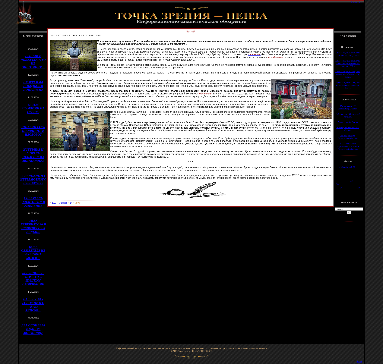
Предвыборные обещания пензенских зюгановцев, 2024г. (347, 85)
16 (337, 184)
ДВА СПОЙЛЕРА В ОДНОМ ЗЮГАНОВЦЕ (33, 329)
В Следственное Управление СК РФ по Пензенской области (348, 146)
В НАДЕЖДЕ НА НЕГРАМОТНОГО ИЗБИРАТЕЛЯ (33, 179)
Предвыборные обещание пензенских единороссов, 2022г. (347, 74)
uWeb (359, 361)
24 (71, 202)
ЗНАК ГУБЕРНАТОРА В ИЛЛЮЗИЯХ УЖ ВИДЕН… (33, 226)
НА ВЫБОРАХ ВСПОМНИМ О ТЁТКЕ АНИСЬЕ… (33, 304)
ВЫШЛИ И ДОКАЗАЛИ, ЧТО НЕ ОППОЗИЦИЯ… (33, 61)
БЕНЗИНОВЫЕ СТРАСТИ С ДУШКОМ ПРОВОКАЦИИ (33, 278)
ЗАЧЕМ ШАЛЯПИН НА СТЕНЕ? (33, 108)
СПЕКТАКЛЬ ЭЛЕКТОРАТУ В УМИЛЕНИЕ (33, 201)
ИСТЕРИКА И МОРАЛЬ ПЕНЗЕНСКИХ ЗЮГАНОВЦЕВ (33, 155)
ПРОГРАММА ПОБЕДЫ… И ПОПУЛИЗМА (33, 85)
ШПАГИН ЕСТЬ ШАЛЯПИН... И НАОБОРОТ (33, 130)
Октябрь (63, 202)
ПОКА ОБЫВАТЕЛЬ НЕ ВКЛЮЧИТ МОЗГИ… (33, 252)
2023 (54, 202)
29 (358, 187)
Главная (354, 2)
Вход (360, 2)
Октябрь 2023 (348, 167)
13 (351, 180)
